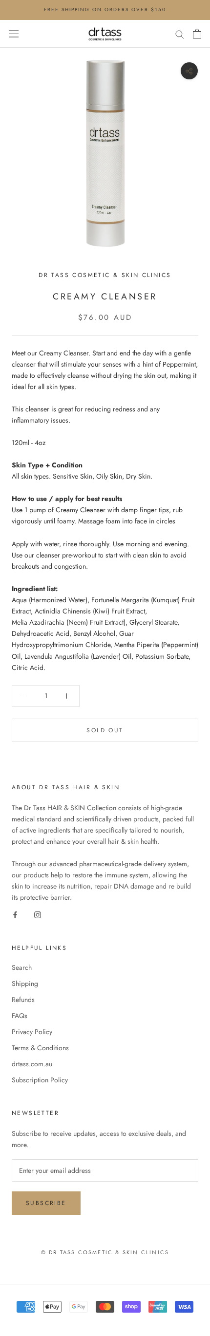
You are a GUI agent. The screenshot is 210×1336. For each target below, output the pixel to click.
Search (22, 967)
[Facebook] (15, 914)
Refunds (23, 999)
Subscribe (46, 1203)
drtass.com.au (32, 1064)
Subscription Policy (40, 1080)
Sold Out (104, 730)
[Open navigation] (14, 33)
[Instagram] (37, 914)
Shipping (25, 983)
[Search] (179, 33)
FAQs (19, 1016)
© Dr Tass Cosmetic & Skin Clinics (105, 1252)
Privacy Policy (32, 1032)
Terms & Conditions (40, 1048)
